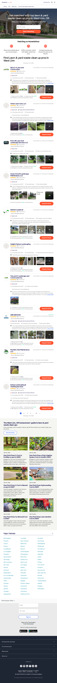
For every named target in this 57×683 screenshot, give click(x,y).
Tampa (6, 586)
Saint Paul (23, 557)
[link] (28, 70)
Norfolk (40, 575)
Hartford (6, 570)
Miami (5, 581)
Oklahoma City (25, 594)
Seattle (40, 583)
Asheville (23, 573)
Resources (5, 651)
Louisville (23, 538)
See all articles (10, 432)
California (24, 671)
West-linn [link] (14, 6)
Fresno (6, 546)
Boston (23, 546)
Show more (50, 83)
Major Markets (9, 533)
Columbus (24, 591)
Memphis (40, 551)
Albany (23, 567)
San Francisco (8, 562)
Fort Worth (41, 565)
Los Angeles (7, 551)
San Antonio (41, 570)
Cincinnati (24, 586)
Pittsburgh (41, 546)
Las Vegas (24, 565)
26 (36, 413)
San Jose (6, 565)
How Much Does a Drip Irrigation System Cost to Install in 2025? (40, 456)
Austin (39, 557)
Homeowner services (8, 642)
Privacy (20, 671)
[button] (14, 89)
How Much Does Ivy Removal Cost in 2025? (15, 517)
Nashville (40, 554)
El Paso (40, 562)
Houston (40, 567)
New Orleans (24, 541)
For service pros (7, 646)
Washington (7, 573)
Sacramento (7, 557)
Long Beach (7, 549)
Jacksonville (7, 578)
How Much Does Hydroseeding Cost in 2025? (40, 486)
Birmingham (7, 538)
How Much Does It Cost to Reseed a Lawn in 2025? (16, 486)
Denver (6, 567)
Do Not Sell (29, 671)
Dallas (39, 559)
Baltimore (23, 543)
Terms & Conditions (37, 674)
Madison (40, 586)
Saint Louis (24, 562)
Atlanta (6, 588)
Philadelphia (41, 543)
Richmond (41, 578)
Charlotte (23, 575)
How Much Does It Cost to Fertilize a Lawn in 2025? (13, 456)
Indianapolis (7, 594)
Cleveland (24, 588)
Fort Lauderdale (8, 575)
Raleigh (23, 581)
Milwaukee (41, 588)
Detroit (23, 549)
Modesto (6, 554)
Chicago (6, 591)
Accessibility (36, 671)
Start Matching (28, 31)
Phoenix (6, 541)
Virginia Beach (42, 581)
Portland (40, 538)
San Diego (7, 559)
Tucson (6, 543)
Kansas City (24, 559)
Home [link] (5, 6)
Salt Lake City (42, 573)
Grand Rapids (25, 551)
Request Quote (46, 97)
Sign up (28, 617)
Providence (41, 549)
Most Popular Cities (7, 600)
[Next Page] (40, 413)
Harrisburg (41, 541)
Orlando (6, 583)
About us (4, 656)
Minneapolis (24, 554)
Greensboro (24, 578)
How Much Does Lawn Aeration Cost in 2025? (40, 517)
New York (23, 570)
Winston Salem (25, 583)
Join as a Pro (46, 2)
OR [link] (9, 6)
